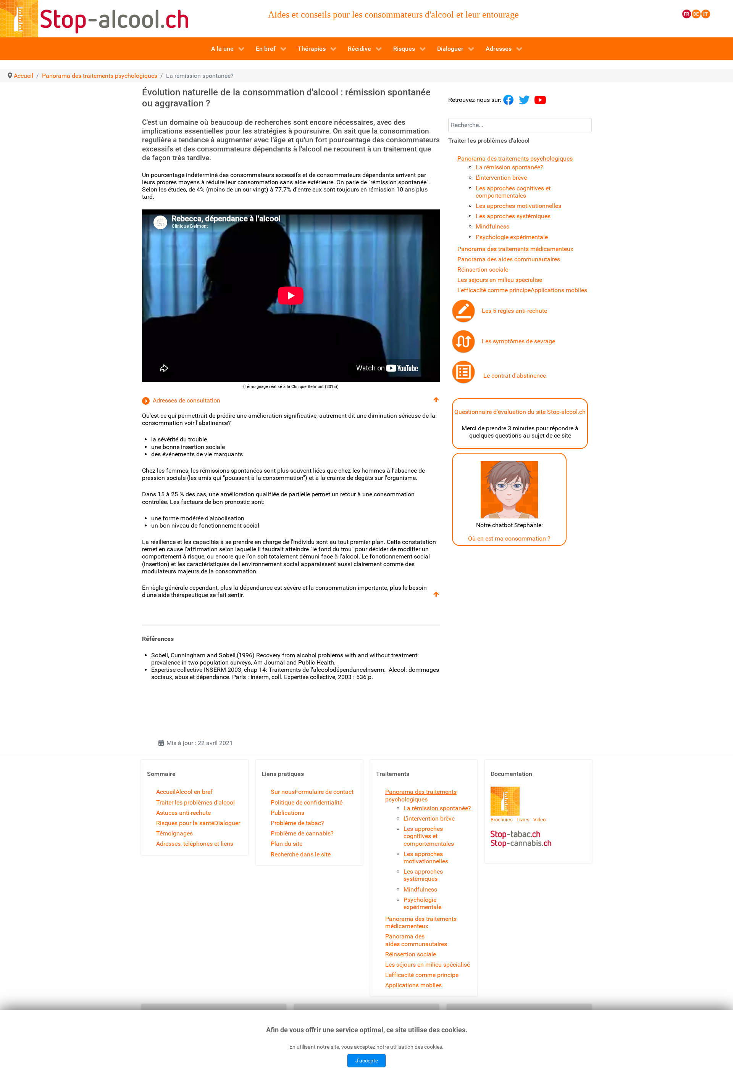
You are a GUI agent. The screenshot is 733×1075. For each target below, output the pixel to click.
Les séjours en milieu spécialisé (499, 279)
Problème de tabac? (297, 823)
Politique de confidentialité (306, 802)
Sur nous (283, 791)
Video (539, 819)
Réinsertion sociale (482, 269)
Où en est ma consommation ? (509, 538)
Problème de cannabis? (302, 833)
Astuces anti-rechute (183, 812)
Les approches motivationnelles (518, 205)
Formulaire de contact (324, 791)
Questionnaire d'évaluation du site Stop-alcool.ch (520, 411)
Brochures (502, 819)
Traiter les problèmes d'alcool (195, 802)
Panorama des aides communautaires (508, 259)
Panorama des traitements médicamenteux (515, 249)
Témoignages (174, 833)
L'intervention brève (501, 177)
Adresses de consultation (186, 400)
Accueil (166, 791)
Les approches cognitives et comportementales (513, 192)
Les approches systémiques (513, 216)
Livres (523, 819)
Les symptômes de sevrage (518, 341)
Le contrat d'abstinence (514, 375)
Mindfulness (492, 226)
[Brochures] (505, 801)
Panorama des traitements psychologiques (515, 158)
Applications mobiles (559, 290)
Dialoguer (227, 823)
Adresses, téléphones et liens (194, 843)
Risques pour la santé (185, 823)
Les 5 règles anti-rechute (514, 310)
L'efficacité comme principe (494, 290)
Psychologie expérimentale (512, 237)
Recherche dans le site (301, 854)
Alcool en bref (194, 791)
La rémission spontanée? (509, 167)
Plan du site (286, 843)
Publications (287, 812)
